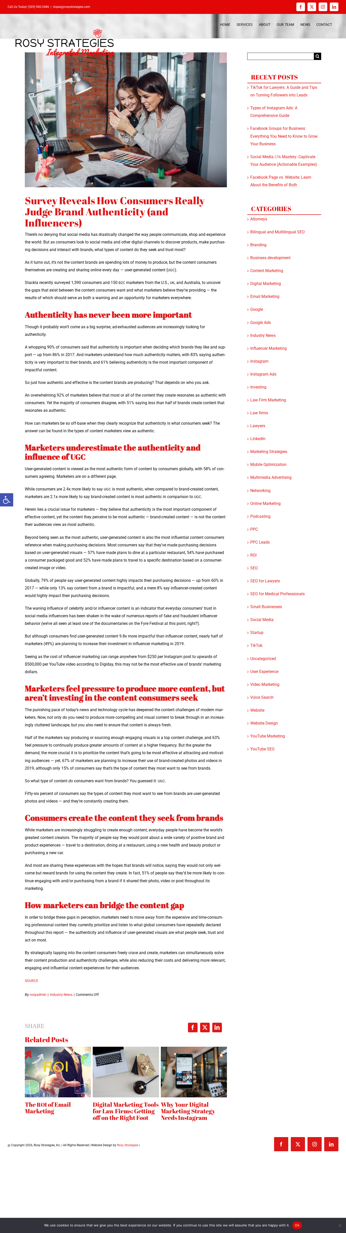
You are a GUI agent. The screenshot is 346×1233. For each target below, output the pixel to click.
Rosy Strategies (127, 1145)
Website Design (264, 723)
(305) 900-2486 (38, 7)
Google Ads (260, 322)
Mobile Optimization (268, 464)
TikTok (256, 645)
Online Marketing (265, 503)
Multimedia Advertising (271, 477)
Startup (256, 632)
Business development (270, 257)
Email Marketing (264, 296)
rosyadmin (38, 995)
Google (256, 309)
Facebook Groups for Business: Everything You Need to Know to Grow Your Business (284, 136)
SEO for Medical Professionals (277, 593)
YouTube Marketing (267, 736)
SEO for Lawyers (265, 581)
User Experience (264, 671)
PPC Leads (260, 542)
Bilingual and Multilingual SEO (277, 232)
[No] (339, 1225)
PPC (254, 529)
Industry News (61, 995)
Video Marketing (264, 684)
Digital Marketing (265, 283)
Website (257, 710)
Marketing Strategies (268, 451)
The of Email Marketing (48, 1107)
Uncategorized (263, 658)
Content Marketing (266, 270)
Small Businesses (266, 606)
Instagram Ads (263, 374)
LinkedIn (257, 438)
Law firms (259, 412)
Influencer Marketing (268, 348)
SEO (254, 568)
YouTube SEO (262, 749)
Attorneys (258, 219)
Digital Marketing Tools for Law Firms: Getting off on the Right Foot (126, 1111)
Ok (297, 1225)
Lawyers (257, 425)
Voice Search (262, 697)
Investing (258, 387)
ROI (253, 555)
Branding (258, 244)
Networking (260, 490)
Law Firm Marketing (268, 400)
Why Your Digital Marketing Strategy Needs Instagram (188, 1111)
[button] (6, 499)
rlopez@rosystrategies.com (71, 7)
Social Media (262, 619)
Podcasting (260, 516)
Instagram (259, 361)
